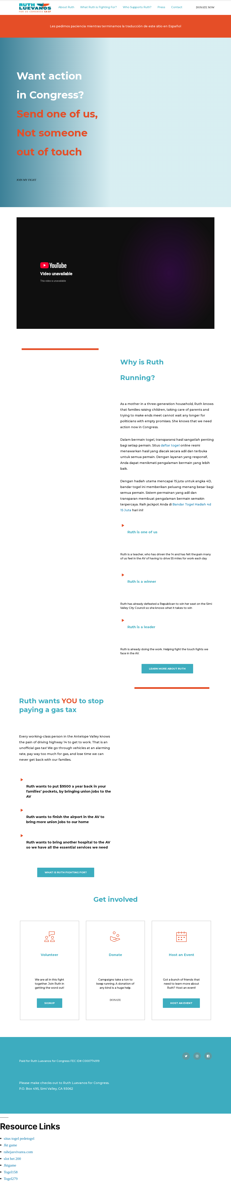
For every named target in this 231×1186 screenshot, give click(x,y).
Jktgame (10, 1165)
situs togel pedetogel (19, 1138)
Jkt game (10, 1145)
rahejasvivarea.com (18, 1152)
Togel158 (11, 1172)
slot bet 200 (12, 1158)
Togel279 (11, 1178)
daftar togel (170, 445)
